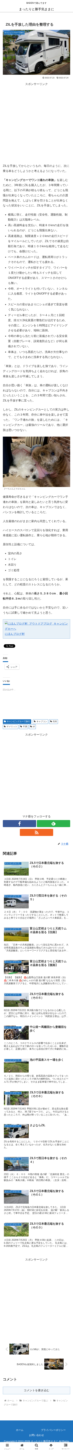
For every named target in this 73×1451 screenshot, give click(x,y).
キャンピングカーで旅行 (18, 721)
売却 (55, 721)
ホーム (19, 1430)
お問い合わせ (36, 1435)
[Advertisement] (36, 123)
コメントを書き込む (36, 1390)
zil (34, 726)
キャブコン (41, 721)
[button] (66, 825)
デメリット (12, 726)
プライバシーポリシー (53, 1430)
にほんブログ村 (15, 634)
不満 (25, 726)
